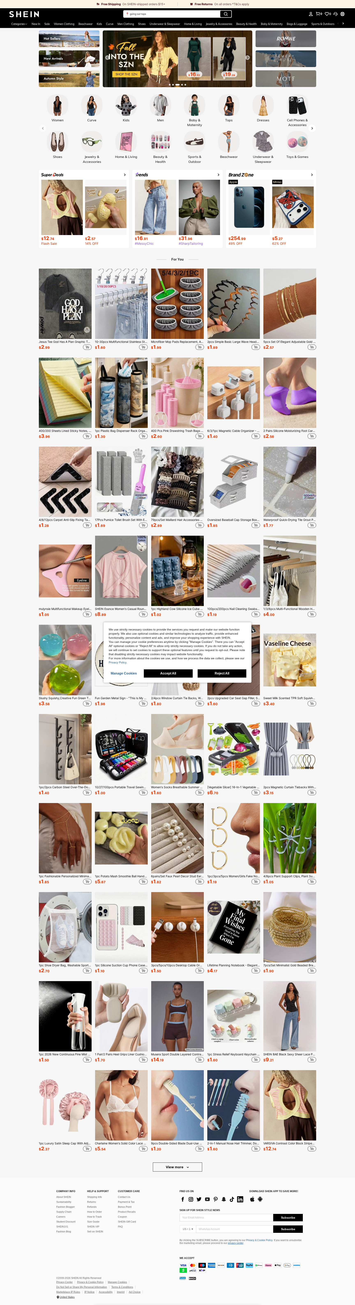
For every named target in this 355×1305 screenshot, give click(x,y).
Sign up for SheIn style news (200, 1210)
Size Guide (93, 1221)
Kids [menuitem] (99, 23)
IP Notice (89, 1292)
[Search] (225, 14)
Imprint (120, 1292)
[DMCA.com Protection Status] (192, 1278)
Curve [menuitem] (109, 23)
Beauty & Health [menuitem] (246, 23)
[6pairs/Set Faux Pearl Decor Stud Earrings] (177, 838)
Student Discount (65, 1221)
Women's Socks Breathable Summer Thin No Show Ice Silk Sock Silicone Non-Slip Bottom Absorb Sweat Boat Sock (177, 787)
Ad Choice (135, 1292)
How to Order (94, 1211)
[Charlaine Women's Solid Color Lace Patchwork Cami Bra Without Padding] (121, 1105)
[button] (335, 14)
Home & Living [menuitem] (193, 23)
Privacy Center (64, 1282)
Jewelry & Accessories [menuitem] (219, 23)
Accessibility (106, 1292)
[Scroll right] (343, 24)
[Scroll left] (338, 24)
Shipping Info (94, 1197)
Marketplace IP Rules (68, 1292)
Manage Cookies (117, 1282)
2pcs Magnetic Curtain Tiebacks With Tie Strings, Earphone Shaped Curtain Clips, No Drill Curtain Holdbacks (289, 787)
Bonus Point (124, 1206)
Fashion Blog (63, 1231)
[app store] (252, 1201)
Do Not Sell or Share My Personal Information (81, 1287)
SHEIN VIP (93, 1226)
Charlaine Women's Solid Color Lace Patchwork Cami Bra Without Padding (121, 1143)
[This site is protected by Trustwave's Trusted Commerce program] (183, 1278)
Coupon (122, 1216)
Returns (91, 1202)
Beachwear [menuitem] (85, 23)
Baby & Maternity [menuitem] (272, 23)
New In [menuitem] (36, 23)
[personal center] (310, 14)
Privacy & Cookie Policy (259, 1240)
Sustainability (63, 1202)
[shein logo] (24, 14)
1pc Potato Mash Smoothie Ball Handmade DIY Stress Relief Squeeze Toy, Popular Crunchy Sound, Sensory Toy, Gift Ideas (121, 876)
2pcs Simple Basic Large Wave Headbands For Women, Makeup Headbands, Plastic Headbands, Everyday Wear (233, 341)
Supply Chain (63, 1211)
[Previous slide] (107, 57)
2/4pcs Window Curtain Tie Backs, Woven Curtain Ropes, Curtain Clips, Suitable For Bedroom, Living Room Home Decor (177, 698)
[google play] (260, 1201)
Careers (60, 1216)
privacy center (235, 1243)
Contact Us (124, 1197)
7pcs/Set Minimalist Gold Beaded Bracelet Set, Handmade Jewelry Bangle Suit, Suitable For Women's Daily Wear (289, 965)
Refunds (92, 1206)
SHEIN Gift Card (127, 1221)
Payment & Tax (126, 1202)
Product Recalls (127, 1211)
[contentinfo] (241, 1268)
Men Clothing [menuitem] (126, 23)
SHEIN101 (62, 1226)
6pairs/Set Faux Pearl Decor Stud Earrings (177, 876)
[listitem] (65, 310)
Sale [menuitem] (47, 23)
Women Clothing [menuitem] (64, 23)
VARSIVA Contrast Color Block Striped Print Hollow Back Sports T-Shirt (289, 1143)
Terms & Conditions (122, 1287)
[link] (89, 4)
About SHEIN (63, 1197)
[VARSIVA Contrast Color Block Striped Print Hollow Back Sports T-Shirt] (289, 1105)
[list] (212, 1199)
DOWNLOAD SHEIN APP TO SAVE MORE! (273, 1191)
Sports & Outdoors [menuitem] (322, 23)
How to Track (94, 1216)
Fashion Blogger (65, 1206)
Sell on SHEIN (95, 1231)
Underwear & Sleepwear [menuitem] (165, 23)
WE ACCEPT (187, 1258)
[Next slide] (247, 57)
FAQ (120, 1226)
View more (175, 1167)
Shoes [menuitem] (141, 23)
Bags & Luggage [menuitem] (297, 23)
